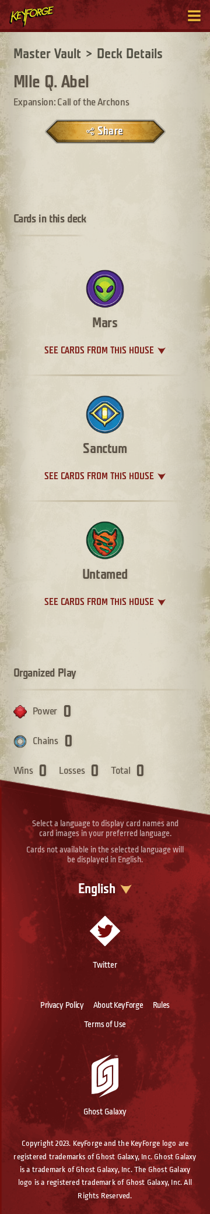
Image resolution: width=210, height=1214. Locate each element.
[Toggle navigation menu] (194, 16)
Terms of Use (105, 1024)
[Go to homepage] (38, 16)
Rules (161, 1005)
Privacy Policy (62, 1005)
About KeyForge (118, 1005)
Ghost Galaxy (105, 1111)
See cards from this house (99, 350)
